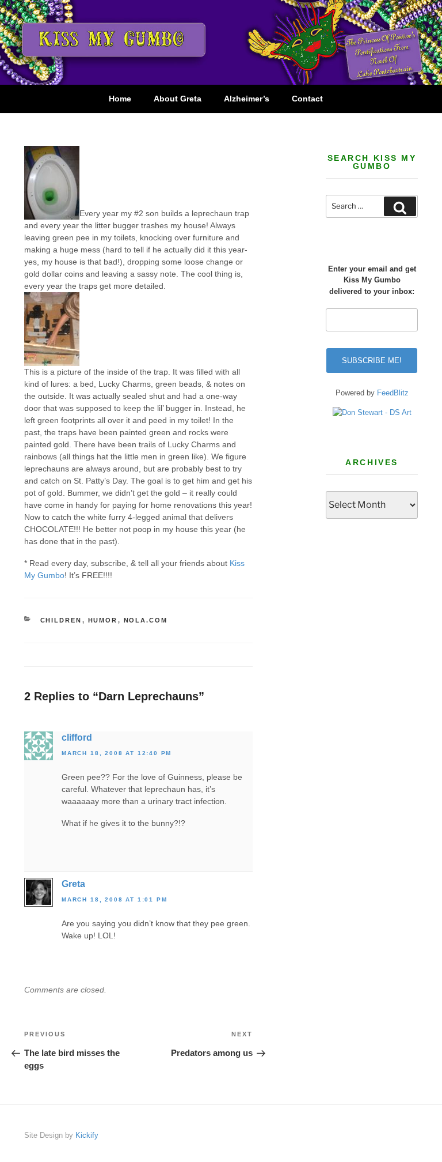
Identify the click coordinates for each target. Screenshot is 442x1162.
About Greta (177, 98)
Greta (73, 884)
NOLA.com (146, 620)
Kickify (86, 1135)
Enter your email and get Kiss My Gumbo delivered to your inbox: (372, 280)
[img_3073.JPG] (51, 359)
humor (103, 620)
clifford (77, 737)
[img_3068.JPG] (51, 213)
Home (120, 98)
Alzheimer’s (246, 98)
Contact (307, 98)
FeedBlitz (393, 392)
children (61, 620)
